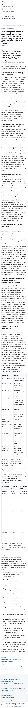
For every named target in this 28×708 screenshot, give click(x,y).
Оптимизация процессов (8, 14)
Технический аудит (21, 700)
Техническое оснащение (8, 18)
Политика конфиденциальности (9, 686)
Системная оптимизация (8, 16)
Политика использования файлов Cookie (12, 683)
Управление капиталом (8, 11)
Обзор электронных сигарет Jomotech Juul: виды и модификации (13, 659)
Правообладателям (6, 688)
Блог (2, 677)
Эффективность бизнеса (8, 9)
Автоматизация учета (7, 6)
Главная (3, 23)
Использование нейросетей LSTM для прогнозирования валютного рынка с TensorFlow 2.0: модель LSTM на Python (12, 667)
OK (20, 706)
